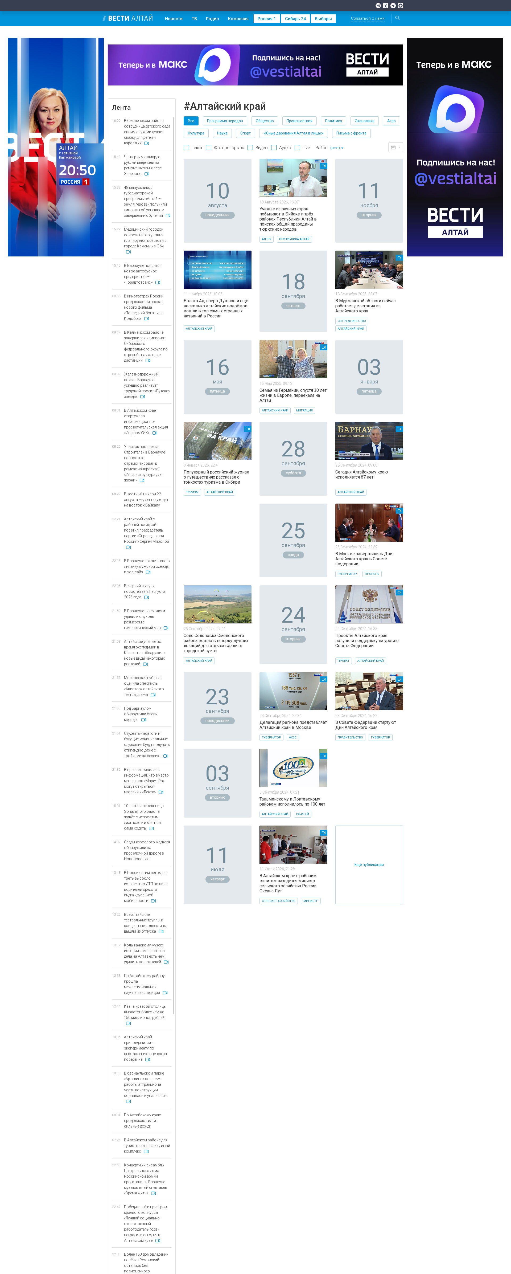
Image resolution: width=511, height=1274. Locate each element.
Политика (333, 121)
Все (191, 121)
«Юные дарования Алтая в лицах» (293, 133)
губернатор (347, 574)
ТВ (194, 18)
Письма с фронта (351, 133)
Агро (391, 121)
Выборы (323, 18)
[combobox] (336, 148)
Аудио (285, 147)
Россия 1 (267, 18)
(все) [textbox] (335, 147)
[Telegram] (393, 5)
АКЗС (292, 737)
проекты (372, 574)
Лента (121, 107)
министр (310, 901)
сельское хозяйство (278, 901)
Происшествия (299, 121)
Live (306, 147)
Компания (238, 18)
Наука (222, 133)
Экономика (364, 121)
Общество (265, 121)
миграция (304, 410)
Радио (212, 18)
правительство (350, 737)
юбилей (302, 814)
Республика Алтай (294, 239)
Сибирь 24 (295, 18)
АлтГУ (266, 239)
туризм (192, 492)
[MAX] (400, 5)
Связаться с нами (368, 18)
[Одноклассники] (385, 5)
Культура (196, 133)
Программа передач (225, 121)
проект (343, 661)
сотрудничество (352, 321)
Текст (197, 147)
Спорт (245, 133)
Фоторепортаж (229, 147)
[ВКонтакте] (378, 5)
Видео (262, 147)
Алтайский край (199, 328)
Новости (174, 18)
